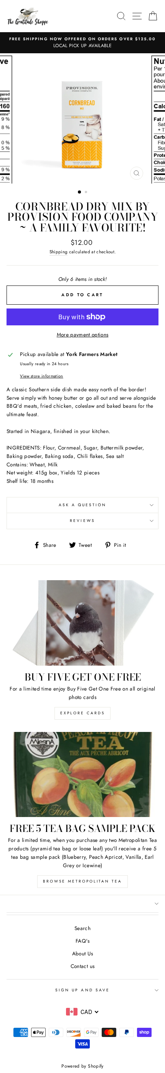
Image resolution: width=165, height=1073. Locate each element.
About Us (82, 953)
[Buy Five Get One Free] (82, 623)
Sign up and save (82, 990)
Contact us (82, 966)
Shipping (59, 252)
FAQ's (82, 941)
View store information (41, 376)
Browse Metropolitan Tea (82, 881)
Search (82, 928)
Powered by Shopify (82, 1066)
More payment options (83, 334)
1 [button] (80, 192)
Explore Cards (82, 713)
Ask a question (83, 505)
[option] (82, 43)
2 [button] (87, 193)
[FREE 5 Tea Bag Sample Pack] (82, 774)
